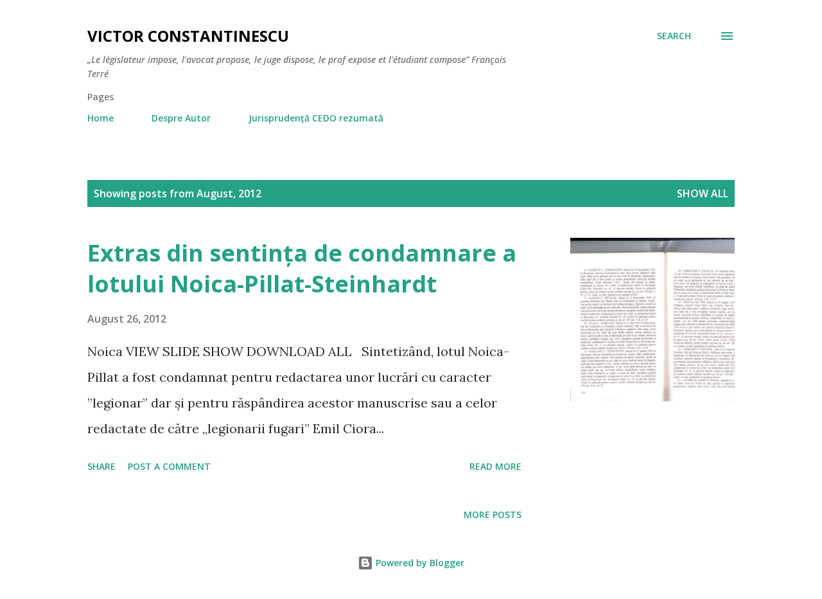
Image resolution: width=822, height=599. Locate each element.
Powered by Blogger (418, 563)
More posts (492, 514)
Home (100, 118)
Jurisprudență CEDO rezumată (316, 118)
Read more (495, 466)
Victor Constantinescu (188, 35)
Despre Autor (181, 118)
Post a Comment (169, 466)
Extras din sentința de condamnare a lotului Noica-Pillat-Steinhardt (301, 268)
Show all (702, 193)
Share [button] (101, 466)
